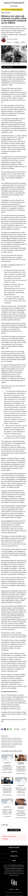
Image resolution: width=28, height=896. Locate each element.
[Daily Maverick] (14, 2)
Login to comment (14, 830)
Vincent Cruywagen (12, 39)
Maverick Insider (14, 847)
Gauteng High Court (6, 744)
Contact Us (14, 856)
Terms (17, 889)
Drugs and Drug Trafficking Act (8, 746)
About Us (14, 851)
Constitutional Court (16, 738)
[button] (16, 42)
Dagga (9, 738)
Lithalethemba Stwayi (16, 744)
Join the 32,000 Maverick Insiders (12, 868)
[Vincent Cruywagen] (3, 40)
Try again (5, 839)
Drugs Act (9, 741)
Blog (14, 860)
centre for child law (17, 741)
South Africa (4, 736)
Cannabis (4, 738)
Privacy (11, 889)
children (3, 741)
